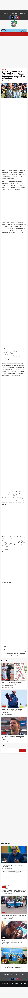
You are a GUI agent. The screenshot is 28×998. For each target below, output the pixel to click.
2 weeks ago (10, 687)
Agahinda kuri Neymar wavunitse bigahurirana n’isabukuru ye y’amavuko (14, 648)
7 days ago (10, 918)
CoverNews (23, 983)
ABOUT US (16, 13)
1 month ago (10, 714)
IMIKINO (3, 69)
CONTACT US (10, 13)
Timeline (16, 15)
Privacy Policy (23, 13)
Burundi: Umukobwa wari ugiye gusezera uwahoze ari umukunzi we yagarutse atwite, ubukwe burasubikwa (13, 684)
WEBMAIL (4, 13)
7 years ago (11, 80)
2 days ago (10, 868)
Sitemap (12, 15)
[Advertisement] (14, 5)
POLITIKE (4, 861)
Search (3, 745)
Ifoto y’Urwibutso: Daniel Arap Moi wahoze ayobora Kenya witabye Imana (15, 653)
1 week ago (10, 943)
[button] (2, 34)
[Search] (26, 34)
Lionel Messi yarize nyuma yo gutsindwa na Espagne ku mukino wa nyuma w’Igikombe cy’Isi (13, 738)
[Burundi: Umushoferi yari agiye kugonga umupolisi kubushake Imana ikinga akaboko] (14, 905)
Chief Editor (5, 80)
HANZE (3, 679)
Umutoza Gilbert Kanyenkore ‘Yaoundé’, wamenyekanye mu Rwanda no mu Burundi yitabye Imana (13, 711)
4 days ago (10, 893)
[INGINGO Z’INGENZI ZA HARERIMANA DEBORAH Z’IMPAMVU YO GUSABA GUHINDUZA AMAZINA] (14, 880)
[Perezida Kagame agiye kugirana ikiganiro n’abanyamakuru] (14, 854)
